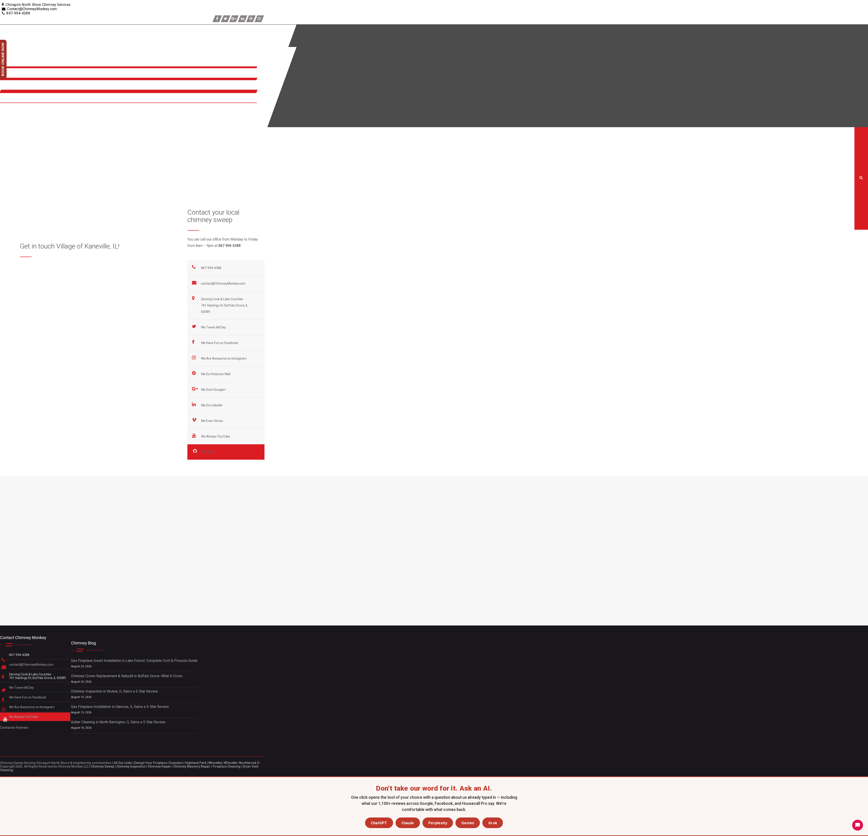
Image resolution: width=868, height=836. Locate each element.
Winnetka (215, 763)
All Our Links (123, 763)
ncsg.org (39, 304)
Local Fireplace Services (8, 162)
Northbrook (247, 763)
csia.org (125, 304)
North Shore (11, 87)
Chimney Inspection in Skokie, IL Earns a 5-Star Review (114, 691)
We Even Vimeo (212, 421)
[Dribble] (251, 18)
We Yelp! (207, 452)
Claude (407, 823)
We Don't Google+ (213, 389)
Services (9, 75)
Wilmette (230, 763)
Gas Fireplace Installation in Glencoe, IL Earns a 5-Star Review (120, 707)
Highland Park (195, 763)
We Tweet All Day (213, 327)
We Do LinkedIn (212, 405)
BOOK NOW (10, 110)
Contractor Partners (14, 727)
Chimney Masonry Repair (191, 766)
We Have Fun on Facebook (220, 343)
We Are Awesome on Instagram (224, 358)
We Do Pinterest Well (216, 374)
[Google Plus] (234, 18)
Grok (492, 823)
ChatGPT (379, 823)
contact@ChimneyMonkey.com (223, 283)
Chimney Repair (159, 766)
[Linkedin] (242, 18)
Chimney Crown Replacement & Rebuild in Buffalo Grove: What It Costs (126, 676)
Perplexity (437, 823)
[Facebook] (217, 18)
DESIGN (7, 120)
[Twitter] (225, 18)
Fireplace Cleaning (227, 766)
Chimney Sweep (102, 766)
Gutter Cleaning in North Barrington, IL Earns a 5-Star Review (118, 722)
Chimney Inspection (131, 766)
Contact (7, 100)
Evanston (176, 763)
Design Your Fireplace (150, 763)
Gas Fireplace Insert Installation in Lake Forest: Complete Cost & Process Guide (134, 660)
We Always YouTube (216, 436)
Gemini (467, 823)
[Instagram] (259, 18)
